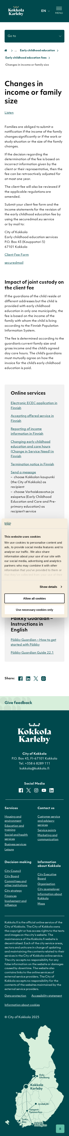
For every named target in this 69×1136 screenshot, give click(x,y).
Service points (47, 830)
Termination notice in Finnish (32, 464)
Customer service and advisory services (49, 821)
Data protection (15, 996)
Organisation (46, 884)
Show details (48, 586)
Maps (41, 904)
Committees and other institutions (16, 883)
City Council (13, 871)
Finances (10, 896)
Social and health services (16, 837)
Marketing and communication (48, 837)
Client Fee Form (17, 254)
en (43, 11)
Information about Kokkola (50, 896)
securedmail (14, 263)
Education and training (14, 828)
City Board (12, 876)
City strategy (13, 891)
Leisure (9, 850)
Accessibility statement (46, 996)
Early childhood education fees (26, 58)
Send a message (23, 472)
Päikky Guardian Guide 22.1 (32, 652)
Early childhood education (37, 50)
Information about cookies (22, 1005)
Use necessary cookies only (34, 609)
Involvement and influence (15, 903)
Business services (15, 844)
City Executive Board (47, 876)
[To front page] (16, 11)
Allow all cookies (34, 598)
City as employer (49, 889)
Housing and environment (13, 819)
